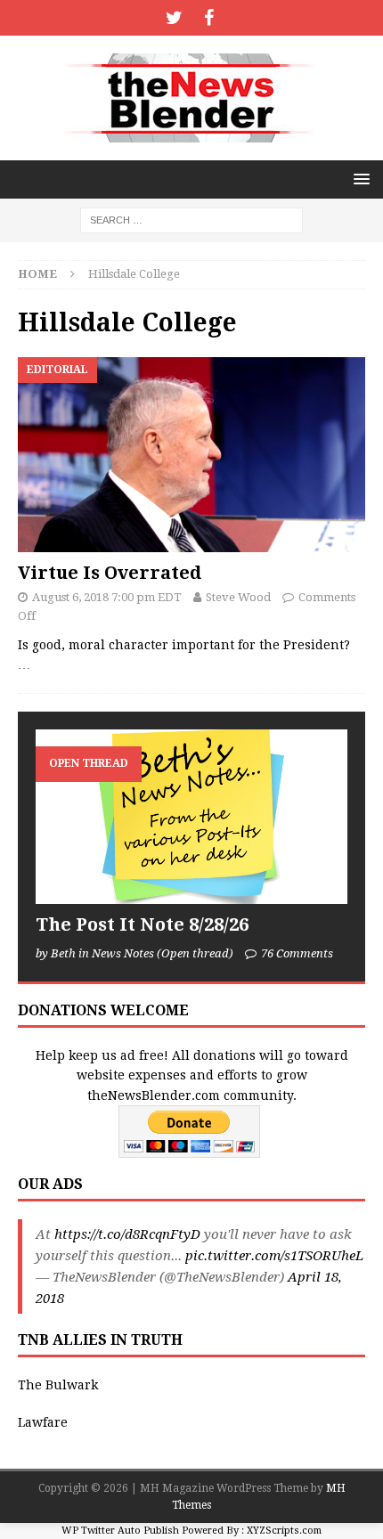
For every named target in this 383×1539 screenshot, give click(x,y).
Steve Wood (238, 597)
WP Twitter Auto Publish (120, 1530)
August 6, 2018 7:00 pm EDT (107, 597)
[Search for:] (191, 219)
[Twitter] (174, 18)
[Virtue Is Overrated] (191, 454)
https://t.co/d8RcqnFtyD (127, 1234)
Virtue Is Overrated (109, 572)
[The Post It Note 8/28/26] (191, 817)
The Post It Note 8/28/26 (142, 924)
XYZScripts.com (284, 1530)
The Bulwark (58, 1385)
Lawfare (43, 1422)
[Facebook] (208, 18)
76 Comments (297, 953)
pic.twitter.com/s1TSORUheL (274, 1256)
